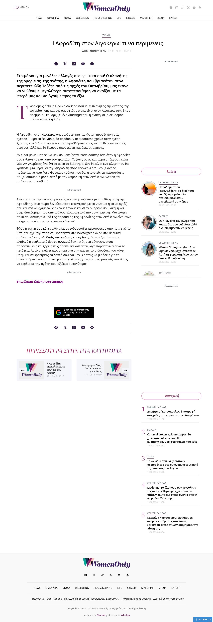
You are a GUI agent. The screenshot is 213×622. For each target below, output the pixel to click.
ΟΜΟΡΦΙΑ (53, 17)
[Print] (92, 64)
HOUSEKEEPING (103, 17)
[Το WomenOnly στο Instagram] (175, 8)
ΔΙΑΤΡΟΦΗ (165, 272)
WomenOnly (106, 563)
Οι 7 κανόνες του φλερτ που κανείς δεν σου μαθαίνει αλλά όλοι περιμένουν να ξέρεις (178, 224)
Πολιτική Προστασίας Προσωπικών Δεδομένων (91, 598)
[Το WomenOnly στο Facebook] (169, 8)
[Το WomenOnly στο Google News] (193, 8)
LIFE (119, 17)
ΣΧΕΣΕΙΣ (130, 17)
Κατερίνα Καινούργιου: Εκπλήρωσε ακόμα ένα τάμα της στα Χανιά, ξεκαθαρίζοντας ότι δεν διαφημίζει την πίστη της (172, 523)
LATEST (173, 17)
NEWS (39, 17)
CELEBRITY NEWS (168, 182)
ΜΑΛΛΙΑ (151, 429)
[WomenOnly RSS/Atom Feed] (198, 8)
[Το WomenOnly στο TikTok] (181, 8)
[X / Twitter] (65, 64)
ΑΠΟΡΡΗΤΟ (204, 619)
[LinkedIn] (74, 64)
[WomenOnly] (106, 7)
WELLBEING (82, 17)
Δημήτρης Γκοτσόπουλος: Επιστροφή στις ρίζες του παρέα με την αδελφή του (173, 413)
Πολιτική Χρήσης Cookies (136, 598)
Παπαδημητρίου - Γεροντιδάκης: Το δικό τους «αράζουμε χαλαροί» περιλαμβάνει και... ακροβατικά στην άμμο (176, 194)
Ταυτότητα (38, 598)
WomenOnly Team (94, 50)
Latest (171, 171)
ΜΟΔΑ (67, 17)
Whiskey (125, 615)
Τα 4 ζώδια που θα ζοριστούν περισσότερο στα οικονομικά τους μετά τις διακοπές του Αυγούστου (172, 464)
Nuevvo (101, 615)
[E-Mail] (83, 64)
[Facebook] (56, 64)
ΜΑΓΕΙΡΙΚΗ (146, 17)
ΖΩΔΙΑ (160, 17)
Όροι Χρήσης (54, 598)
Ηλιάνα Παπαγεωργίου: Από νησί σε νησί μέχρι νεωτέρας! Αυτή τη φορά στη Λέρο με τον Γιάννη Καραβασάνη (178, 253)
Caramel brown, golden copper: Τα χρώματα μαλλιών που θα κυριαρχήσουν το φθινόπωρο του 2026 (172, 438)
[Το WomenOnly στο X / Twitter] (187, 8)
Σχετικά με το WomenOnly (168, 598)
